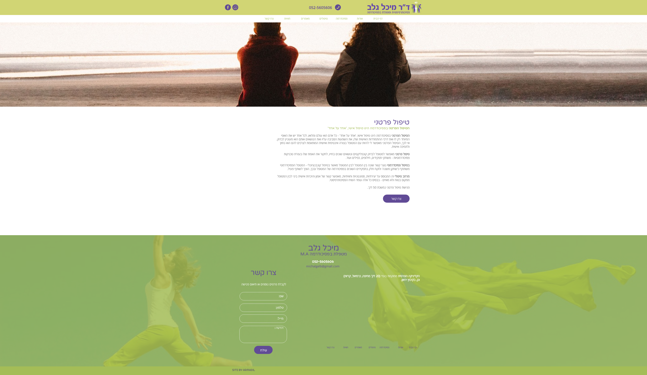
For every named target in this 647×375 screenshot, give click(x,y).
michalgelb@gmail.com (323, 266)
